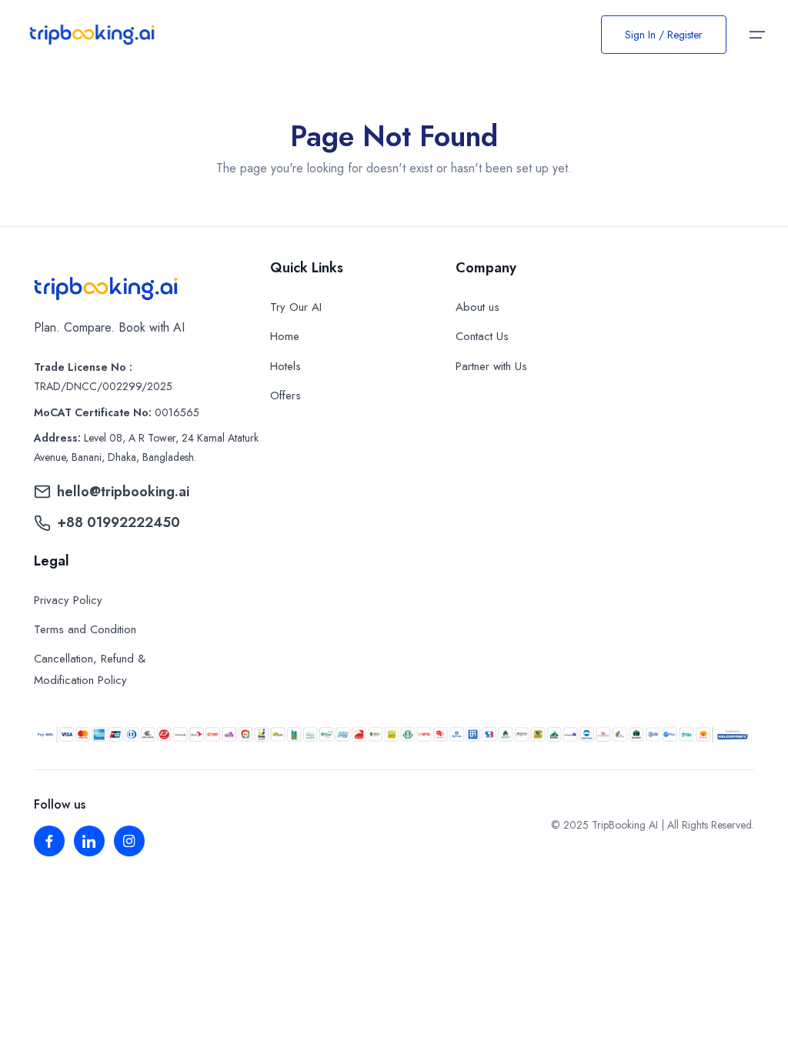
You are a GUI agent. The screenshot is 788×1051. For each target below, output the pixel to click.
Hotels (285, 366)
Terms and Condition (85, 629)
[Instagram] (129, 841)
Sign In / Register (664, 34)
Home (284, 336)
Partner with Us (491, 366)
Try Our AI (296, 307)
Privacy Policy (68, 600)
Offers (285, 395)
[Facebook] (49, 841)
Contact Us (482, 336)
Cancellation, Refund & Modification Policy (89, 669)
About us (477, 307)
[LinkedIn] (89, 841)
